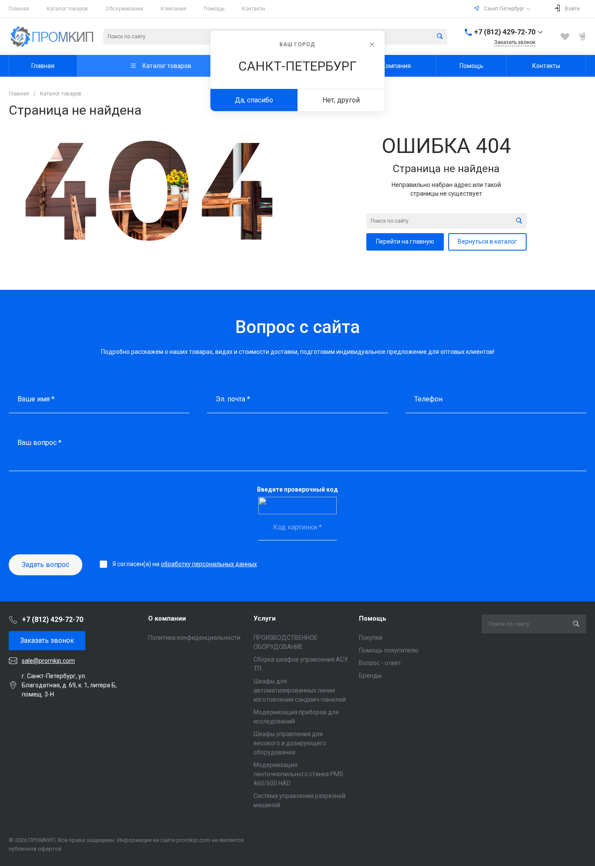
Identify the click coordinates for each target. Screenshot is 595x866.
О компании (167, 618)
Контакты (253, 9)
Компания (173, 9)
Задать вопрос (45, 564)
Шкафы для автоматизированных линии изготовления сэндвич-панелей (300, 690)
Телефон (428, 399)
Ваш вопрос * (39, 442)
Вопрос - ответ (380, 662)
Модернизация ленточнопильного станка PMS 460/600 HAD (298, 774)
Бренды (370, 675)
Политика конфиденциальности (194, 637)
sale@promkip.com (48, 660)
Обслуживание (124, 9)
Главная (19, 9)
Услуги (265, 618)
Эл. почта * (233, 399)
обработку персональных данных (209, 563)
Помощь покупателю (389, 650)
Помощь (214, 9)
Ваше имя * (35, 399)
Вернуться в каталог (487, 241)
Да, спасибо (254, 100)
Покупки (370, 637)
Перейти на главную (405, 241)
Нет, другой (341, 100)
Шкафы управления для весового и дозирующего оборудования (290, 743)
